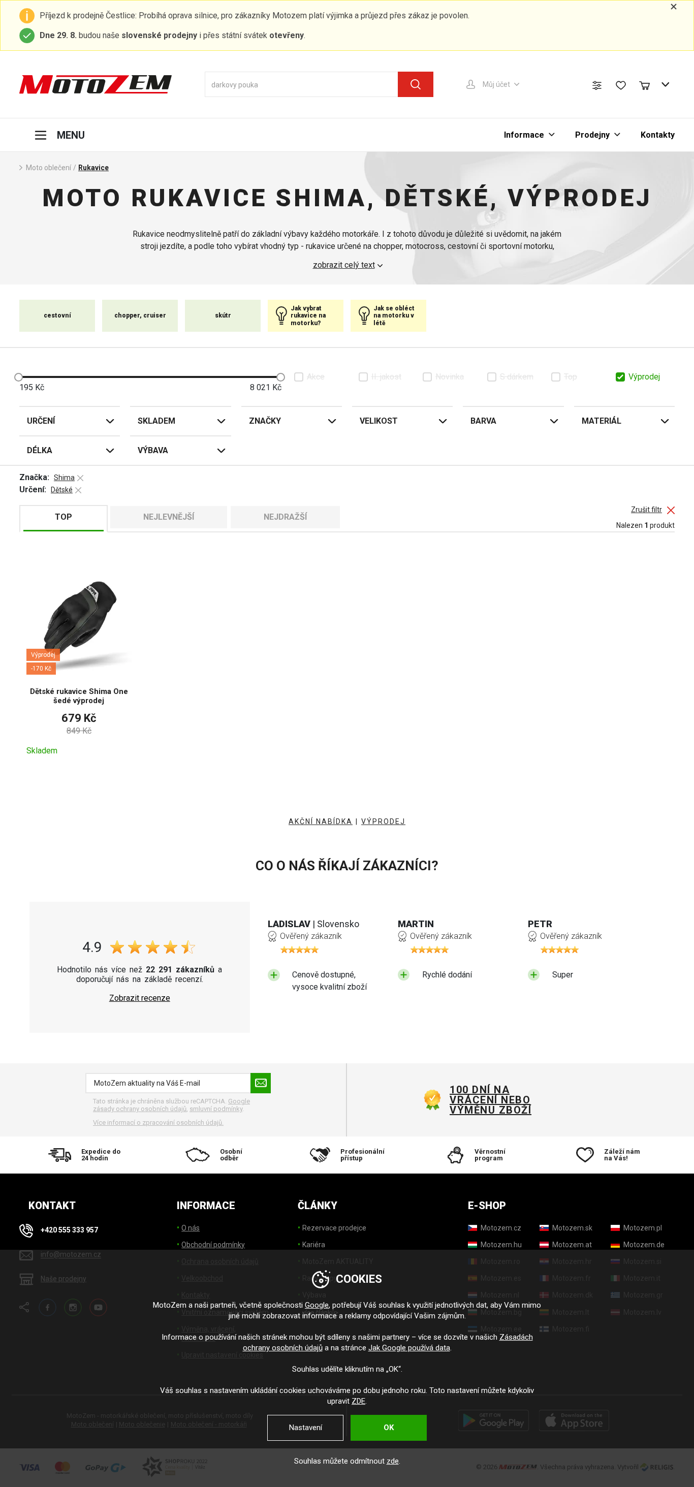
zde (393, 1461)
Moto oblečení (48, 167)
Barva (483, 421)
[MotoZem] (95, 84)
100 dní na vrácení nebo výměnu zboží (490, 1100)
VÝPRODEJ (383, 821)
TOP (63, 517)
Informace (524, 135)
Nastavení (305, 1427)
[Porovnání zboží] (597, 85)
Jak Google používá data (409, 1347)
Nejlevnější (168, 517)
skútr (223, 315)
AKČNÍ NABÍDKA (321, 821)
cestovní (57, 315)
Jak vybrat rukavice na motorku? (308, 316)
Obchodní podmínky (213, 1245)
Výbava (153, 450)
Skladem (156, 421)
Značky (265, 421)
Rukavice (93, 167)
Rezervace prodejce (334, 1228)
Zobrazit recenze (139, 998)
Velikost (379, 421)
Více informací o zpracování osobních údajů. (158, 1122)
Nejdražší (285, 517)
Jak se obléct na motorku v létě (394, 316)
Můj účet (496, 84)
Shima (64, 477)
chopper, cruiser (140, 315)
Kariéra (313, 1245)
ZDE (358, 1401)
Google (317, 1305)
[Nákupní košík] (649, 84)
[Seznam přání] (621, 85)
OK (389, 1427)
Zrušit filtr (646, 510)
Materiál (601, 421)
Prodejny (592, 135)
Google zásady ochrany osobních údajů (171, 1105)
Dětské (62, 490)
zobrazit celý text (344, 265)
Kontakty (658, 135)
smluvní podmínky (216, 1109)
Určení (41, 421)
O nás (190, 1228)
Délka (39, 450)
